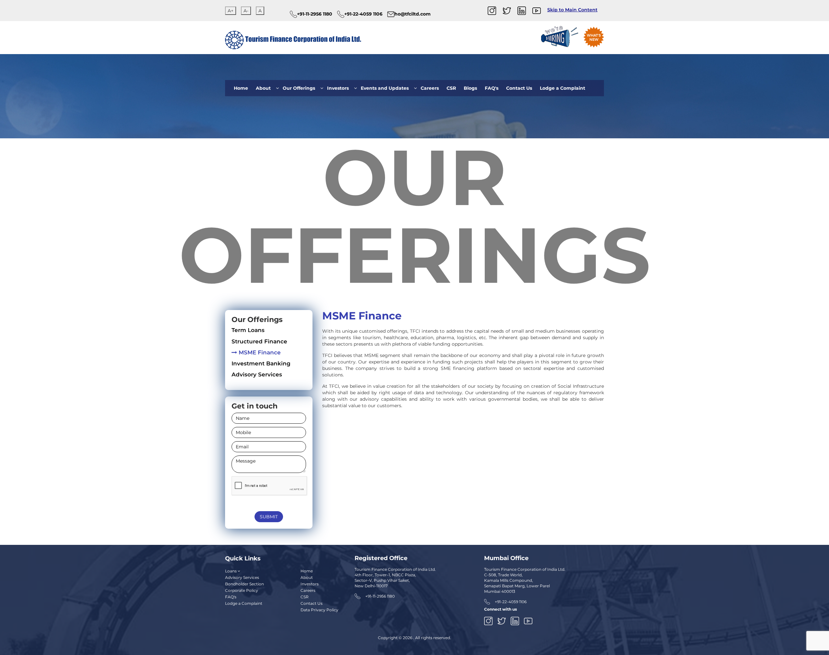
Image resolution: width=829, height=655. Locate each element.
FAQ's (491, 88)
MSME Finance (260, 352)
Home (241, 88)
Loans (231, 571)
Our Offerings (299, 88)
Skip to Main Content (572, 10)
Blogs (470, 88)
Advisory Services (257, 374)
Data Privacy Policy (319, 609)
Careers (430, 88)
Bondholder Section (244, 583)
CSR (451, 88)
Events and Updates (385, 88)
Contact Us (519, 88)
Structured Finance (259, 341)
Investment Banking (261, 363)
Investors (338, 88)
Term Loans (248, 330)
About (263, 88)
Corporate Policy (241, 590)
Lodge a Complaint (562, 88)
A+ (230, 11)
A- (246, 11)
